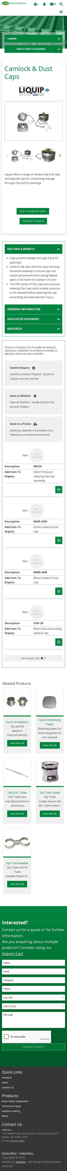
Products (7, 1077)
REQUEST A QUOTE (33, 221)
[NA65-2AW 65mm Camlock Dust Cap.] (36, 510)
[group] (33, 121)
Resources (14, 329)
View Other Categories (30, 49)
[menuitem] (33, 1077)
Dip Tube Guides (50, 792)
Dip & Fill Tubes (17, 792)
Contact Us (8, 1087)
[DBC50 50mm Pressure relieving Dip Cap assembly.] (36, 455)
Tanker (11, 38)
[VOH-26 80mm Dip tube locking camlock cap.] (36, 612)
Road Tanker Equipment (15, 1101)
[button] (59, 155)
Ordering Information (23, 309)
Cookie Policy (26, 1153)
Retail (5, 1116)
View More (16, 743)
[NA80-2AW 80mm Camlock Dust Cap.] (36, 561)
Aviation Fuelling (11, 1111)
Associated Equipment (23, 319)
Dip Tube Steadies (17, 863)
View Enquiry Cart (33, 658)
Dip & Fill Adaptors (17, 722)
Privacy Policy (9, 1153)
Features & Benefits (21, 249)
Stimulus (21, 1161)
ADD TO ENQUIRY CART (33, 211)
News (5, 1082)
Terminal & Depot (11, 1106)
